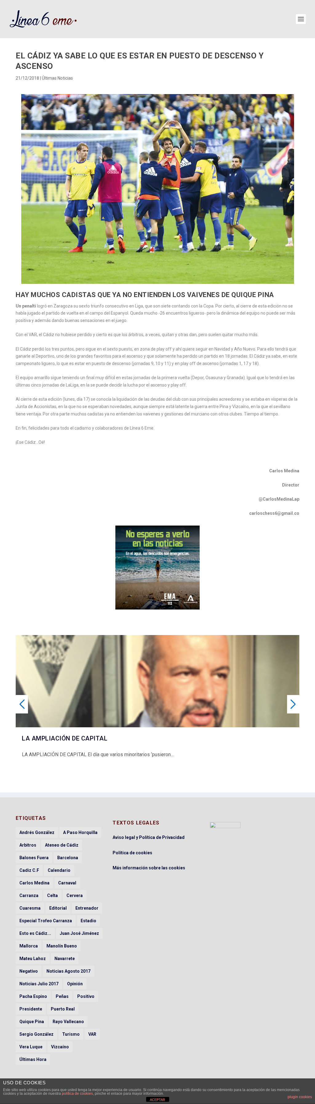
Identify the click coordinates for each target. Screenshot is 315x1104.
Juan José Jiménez (79, 933)
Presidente (30, 1009)
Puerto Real (63, 1009)
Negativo (28, 971)
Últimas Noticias (57, 78)
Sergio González (36, 1034)
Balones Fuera (34, 857)
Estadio (88, 920)
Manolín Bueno (61, 945)
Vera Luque (30, 1046)
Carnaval (67, 882)
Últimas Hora (32, 1059)
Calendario (59, 870)
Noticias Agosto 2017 (68, 971)
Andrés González (36, 832)
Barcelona (67, 857)
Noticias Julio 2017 (38, 983)
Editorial (58, 908)
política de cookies (77, 1093)
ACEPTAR (157, 1100)
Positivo (85, 996)
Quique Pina (31, 1021)
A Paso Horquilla (80, 832)
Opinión (75, 983)
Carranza (28, 895)
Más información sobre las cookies (149, 867)
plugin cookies (300, 1097)
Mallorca (28, 945)
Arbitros (27, 845)
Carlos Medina (34, 882)
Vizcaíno (60, 1046)
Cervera (74, 895)
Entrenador (86, 908)
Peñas (62, 996)
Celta (52, 895)
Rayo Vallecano (68, 1021)
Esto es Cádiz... (35, 933)
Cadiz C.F (29, 870)
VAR (92, 1034)
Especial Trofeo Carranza (45, 920)
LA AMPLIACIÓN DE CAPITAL (64, 738)
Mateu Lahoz (32, 958)
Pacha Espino (33, 996)
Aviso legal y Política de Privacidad (149, 837)
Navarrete (64, 958)
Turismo (71, 1034)
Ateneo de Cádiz (61, 845)
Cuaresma (30, 908)
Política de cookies (132, 852)
